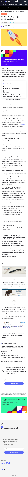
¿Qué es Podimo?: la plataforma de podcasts (13, 357)
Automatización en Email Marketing (13, 86)
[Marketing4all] (11, 1)
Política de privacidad (7, 394)
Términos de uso (13, 393)
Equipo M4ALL (7, 25)
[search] (23, 1)
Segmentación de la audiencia (12, 88)
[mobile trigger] (2, 1)
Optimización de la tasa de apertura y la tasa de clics (13, 91)
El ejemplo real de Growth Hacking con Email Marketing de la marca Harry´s (13, 95)
